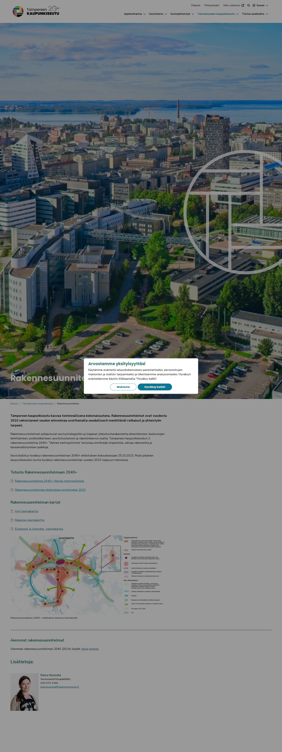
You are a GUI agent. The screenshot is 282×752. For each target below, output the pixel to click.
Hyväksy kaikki (154, 387)
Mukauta (123, 387)
